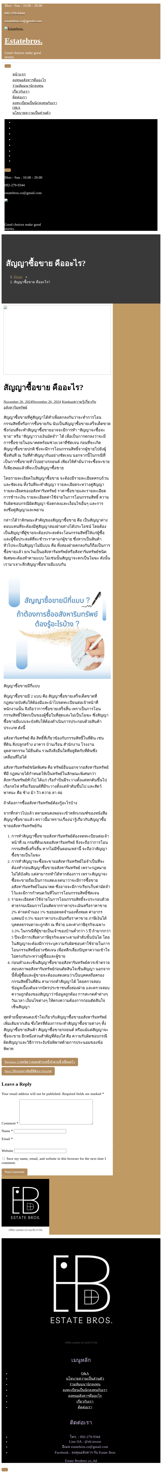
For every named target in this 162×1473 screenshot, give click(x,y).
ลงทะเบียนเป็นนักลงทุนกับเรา (34, 103)
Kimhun (67, 402)
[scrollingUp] (5, 1469)
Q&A (16, 108)
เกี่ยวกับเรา (20, 91)
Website (7, 1151)
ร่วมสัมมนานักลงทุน (27, 86)
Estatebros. (23, 40)
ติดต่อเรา (19, 97)
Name (7, 1131)
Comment (10, 1123)
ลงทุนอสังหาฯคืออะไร (29, 80)
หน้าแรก (19, 74)
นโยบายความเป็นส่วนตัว (31, 113)
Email (7, 1139)
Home (18, 277)
